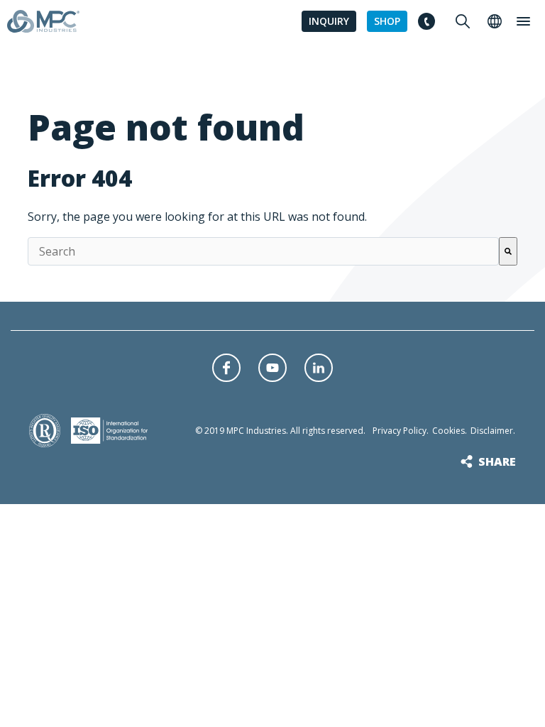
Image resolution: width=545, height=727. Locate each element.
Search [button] (462, 21)
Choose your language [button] (494, 21)
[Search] (508, 251)
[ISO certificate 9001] (44, 438)
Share (497, 461)
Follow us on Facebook (226, 368)
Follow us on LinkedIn (318, 368)
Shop (387, 21)
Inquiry (329, 21)
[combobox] (263, 251)
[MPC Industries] (43, 23)
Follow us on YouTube (272, 368)
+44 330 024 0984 (426, 21)
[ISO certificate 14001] (109, 434)
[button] (523, 21)
